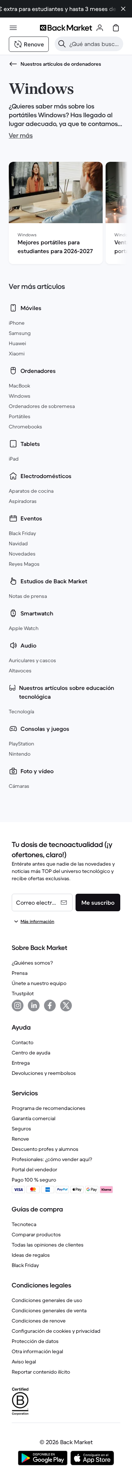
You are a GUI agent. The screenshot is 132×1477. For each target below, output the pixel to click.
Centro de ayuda (31, 1052)
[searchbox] (94, 44)
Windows (19, 396)
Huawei (17, 343)
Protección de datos (35, 1341)
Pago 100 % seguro (34, 1179)
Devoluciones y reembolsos (44, 1073)
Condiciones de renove (39, 1320)
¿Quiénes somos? (32, 962)
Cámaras (19, 786)
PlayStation (21, 743)
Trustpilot (23, 993)
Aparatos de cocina (31, 491)
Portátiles (19, 416)
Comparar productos (36, 1234)
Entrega (21, 1063)
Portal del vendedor (34, 1169)
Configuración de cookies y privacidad (56, 1331)
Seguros (21, 1128)
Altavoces (20, 670)
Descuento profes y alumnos (45, 1149)
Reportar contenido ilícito (41, 1372)
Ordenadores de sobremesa (42, 406)
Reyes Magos (24, 564)
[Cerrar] (123, 9)
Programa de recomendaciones (48, 1108)
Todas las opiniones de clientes (48, 1244)
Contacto (22, 1042)
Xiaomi (17, 353)
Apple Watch (23, 628)
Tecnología (21, 711)
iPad (14, 458)
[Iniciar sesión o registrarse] (99, 27)
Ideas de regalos (31, 1255)
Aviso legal (24, 1361)
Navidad (18, 543)
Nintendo (19, 754)
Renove (20, 1139)
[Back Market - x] (66, 1005)
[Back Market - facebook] (50, 1005)
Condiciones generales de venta (49, 1310)
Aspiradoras (23, 501)
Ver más (21, 135)
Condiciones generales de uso (47, 1300)
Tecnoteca (24, 1224)
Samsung (20, 333)
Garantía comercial (33, 1118)
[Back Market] (66, 28)
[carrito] (116, 27)
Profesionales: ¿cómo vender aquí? (52, 1159)
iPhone (17, 323)
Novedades (22, 553)
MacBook (19, 385)
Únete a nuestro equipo (39, 983)
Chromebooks (25, 426)
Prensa (19, 973)
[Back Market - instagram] (17, 1005)
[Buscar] (62, 44)
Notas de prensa (28, 596)
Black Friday (22, 533)
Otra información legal (37, 1351)
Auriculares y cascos (32, 660)
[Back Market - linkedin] (34, 1005)
